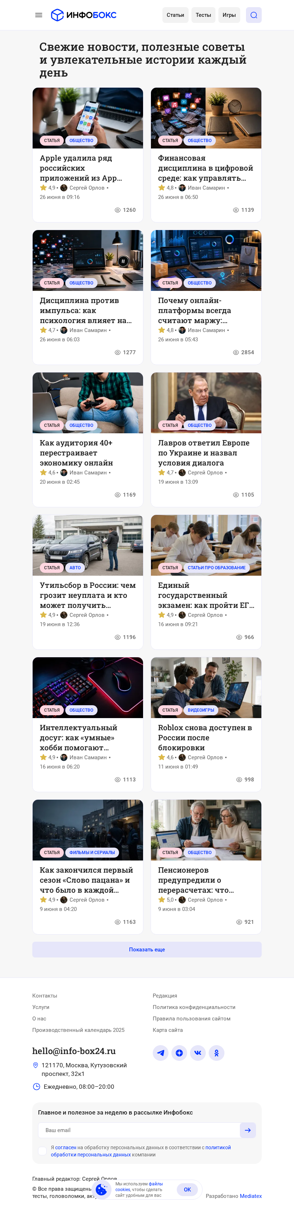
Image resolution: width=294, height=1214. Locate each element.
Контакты (44, 996)
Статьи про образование (217, 567)
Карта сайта (168, 1030)
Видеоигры (201, 710)
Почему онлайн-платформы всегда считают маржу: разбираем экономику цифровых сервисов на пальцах (202, 310)
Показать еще (147, 949)
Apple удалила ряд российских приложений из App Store (78, 168)
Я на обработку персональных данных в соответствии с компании (141, 1151)
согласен (65, 1147)
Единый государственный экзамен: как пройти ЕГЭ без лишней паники (206, 595)
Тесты (203, 15)
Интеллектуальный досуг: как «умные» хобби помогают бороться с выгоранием (86, 737)
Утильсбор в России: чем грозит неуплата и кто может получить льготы (88, 595)
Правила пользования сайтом (192, 1018)
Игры (229, 15)
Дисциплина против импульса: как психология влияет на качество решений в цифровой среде (83, 310)
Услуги (40, 1007)
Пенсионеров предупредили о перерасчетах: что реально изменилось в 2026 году (202, 880)
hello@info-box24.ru (74, 1051)
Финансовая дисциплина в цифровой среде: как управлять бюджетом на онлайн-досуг (205, 168)
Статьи (175, 15)
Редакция (165, 996)
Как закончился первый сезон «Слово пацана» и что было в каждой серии (86, 880)
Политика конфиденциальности (194, 1007)
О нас (39, 1018)
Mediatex (251, 1196)
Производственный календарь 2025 (78, 1030)
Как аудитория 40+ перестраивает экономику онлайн (76, 453)
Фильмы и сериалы (92, 852)
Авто (75, 567)
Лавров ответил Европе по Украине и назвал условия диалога (204, 453)
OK (187, 1189)
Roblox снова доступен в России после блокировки (205, 737)
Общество (81, 140)
